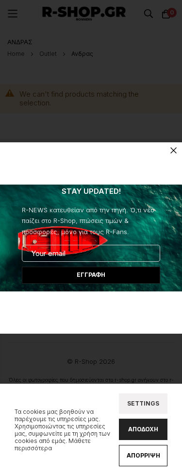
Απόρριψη (143, 455)
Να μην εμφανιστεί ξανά (91, 304)
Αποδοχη (143, 429)
